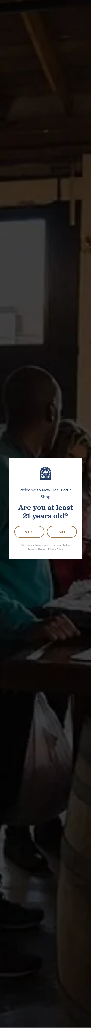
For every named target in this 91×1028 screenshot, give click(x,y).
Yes (29, 532)
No (61, 532)
